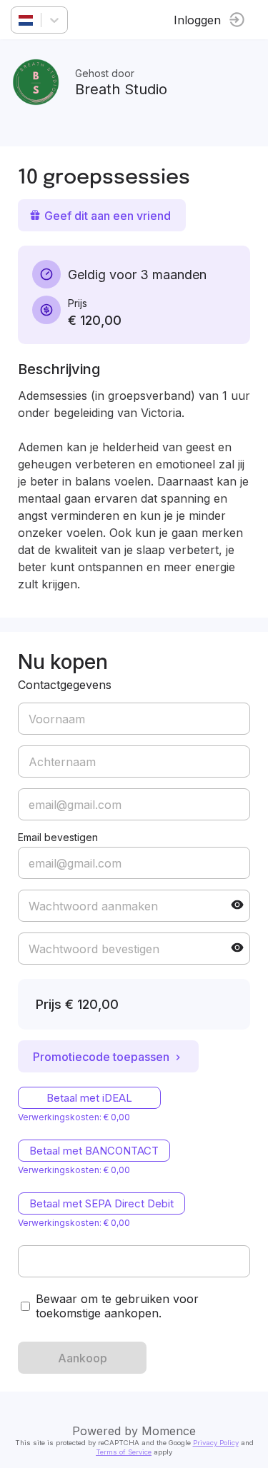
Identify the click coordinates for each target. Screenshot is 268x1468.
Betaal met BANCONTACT (94, 1150)
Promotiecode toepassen (101, 1057)
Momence (169, 1431)
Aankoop (82, 1358)
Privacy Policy (216, 1443)
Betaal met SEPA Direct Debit (101, 1203)
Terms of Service (124, 1452)
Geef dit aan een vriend (107, 215)
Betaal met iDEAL (89, 1098)
